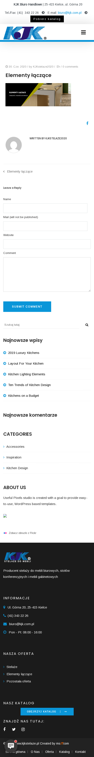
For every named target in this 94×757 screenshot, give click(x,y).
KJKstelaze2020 (43, 66)
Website (8, 235)
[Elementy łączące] (86, 123)
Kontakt (80, 752)
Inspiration (13, 457)
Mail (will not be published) (20, 217)
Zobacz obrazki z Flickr (22, 533)
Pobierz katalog (47, 19)
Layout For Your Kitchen (26, 363)
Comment (9, 253)
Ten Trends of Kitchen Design (29, 385)
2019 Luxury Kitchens (23, 353)
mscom (62, 743)
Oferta (49, 752)
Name (7, 199)
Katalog (64, 752)
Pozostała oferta (19, 681)
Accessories (15, 446)
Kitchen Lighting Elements (26, 374)
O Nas (35, 752)
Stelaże (12, 667)
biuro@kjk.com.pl (70, 12)
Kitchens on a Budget (23, 395)
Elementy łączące (20, 171)
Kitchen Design (17, 468)
